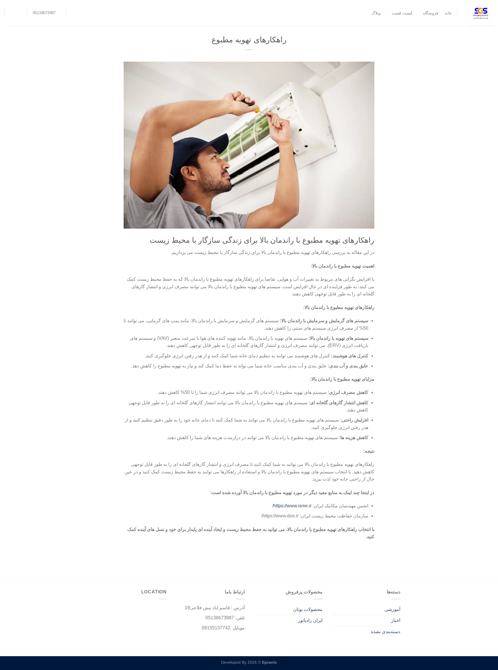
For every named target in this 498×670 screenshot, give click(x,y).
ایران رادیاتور (310, 620)
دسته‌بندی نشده (385, 631)
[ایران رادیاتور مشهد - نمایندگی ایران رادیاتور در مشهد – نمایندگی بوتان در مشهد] (480, 13)
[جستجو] (74, 13)
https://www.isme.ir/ (292, 505)
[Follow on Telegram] (13, 13)
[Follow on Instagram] (21, 13)
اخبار (395, 620)
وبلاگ (376, 13)
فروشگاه (430, 13)
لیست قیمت (402, 13)
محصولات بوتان (307, 609)
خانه (448, 13)
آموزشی (392, 609)
